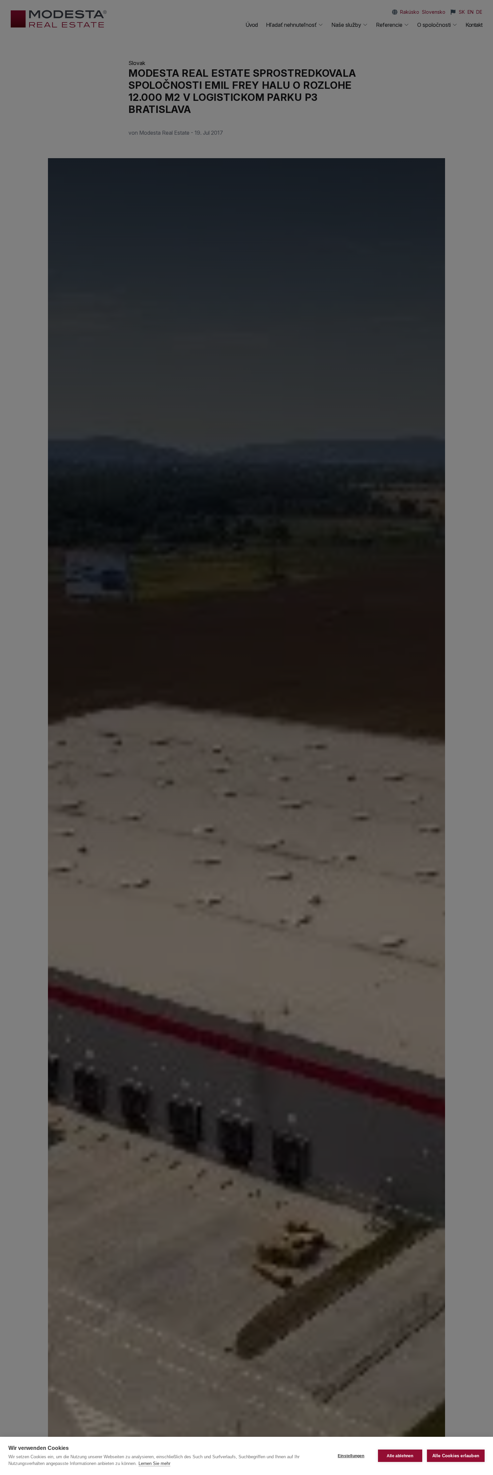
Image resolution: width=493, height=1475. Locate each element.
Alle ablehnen (400, 1456)
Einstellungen (351, 1456)
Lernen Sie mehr (154, 1463)
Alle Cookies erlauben (455, 1455)
